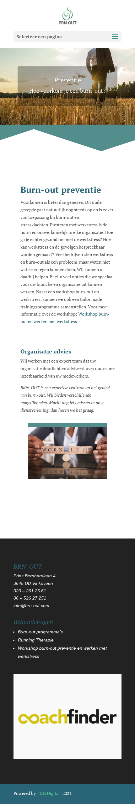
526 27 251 (34, 597)
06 (17, 597)
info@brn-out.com (31, 605)
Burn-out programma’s (40, 631)
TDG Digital (48, 793)
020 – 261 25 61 (30, 590)
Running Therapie (36, 639)
